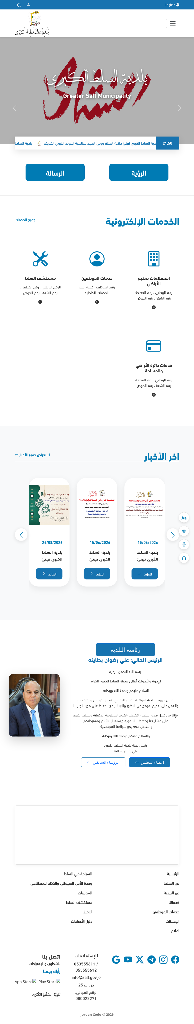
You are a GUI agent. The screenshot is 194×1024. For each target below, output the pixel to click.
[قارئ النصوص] (184, 558)
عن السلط (171, 883)
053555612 (86, 969)
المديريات (85, 892)
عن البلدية (171, 892)
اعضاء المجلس (152, 762)
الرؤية (139, 172)
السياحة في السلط (78, 873)
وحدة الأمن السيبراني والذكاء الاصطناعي (61, 883)
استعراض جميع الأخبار (34, 454)
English (170, 4)
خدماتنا (174, 902)
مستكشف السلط (79, 902)
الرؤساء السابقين (106, 762)
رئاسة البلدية (125, 649)
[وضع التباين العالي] (184, 531)
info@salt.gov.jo (86, 977)
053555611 (84, 963)
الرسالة (55, 172)
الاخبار (88, 911)
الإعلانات (172, 921)
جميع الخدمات (25, 219)
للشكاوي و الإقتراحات (44, 963)
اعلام (175, 930)
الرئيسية (173, 873)
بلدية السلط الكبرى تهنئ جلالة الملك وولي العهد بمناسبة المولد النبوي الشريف (115, 142)
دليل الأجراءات (81, 921)
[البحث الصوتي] (184, 544)
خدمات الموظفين (166, 911)
